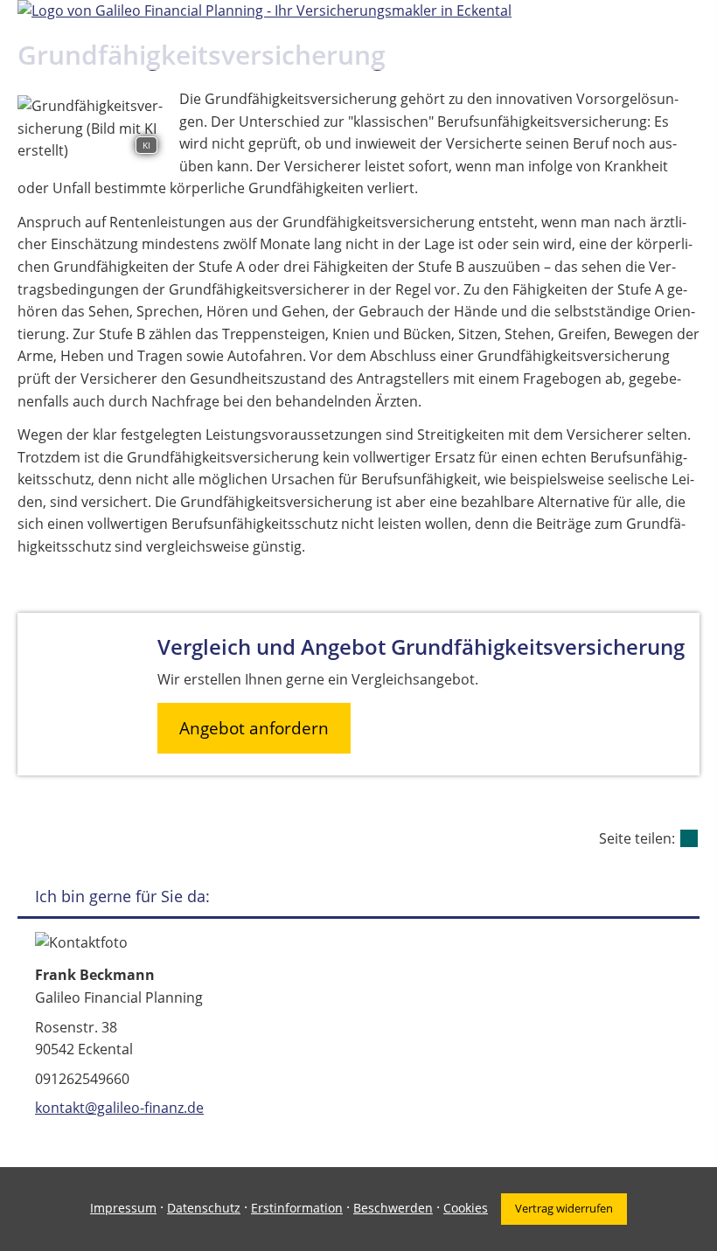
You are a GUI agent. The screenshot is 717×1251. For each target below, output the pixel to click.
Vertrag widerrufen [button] (564, 1208)
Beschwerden (393, 1207)
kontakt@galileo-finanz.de (119, 1107)
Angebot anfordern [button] (254, 728)
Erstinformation (297, 1207)
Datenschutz (203, 1207)
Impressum (123, 1207)
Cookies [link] (465, 1207)
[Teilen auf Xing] (689, 838)
